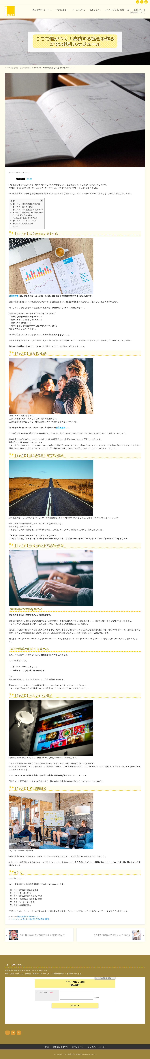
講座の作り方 (33, 917)
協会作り (26, 919)
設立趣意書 (13, 296)
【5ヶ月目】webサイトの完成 (24, 220)
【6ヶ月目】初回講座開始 (22, 223)
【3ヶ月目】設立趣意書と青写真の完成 (27, 209)
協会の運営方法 (22, 917)
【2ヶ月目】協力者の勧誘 (22, 206)
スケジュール (17, 919)
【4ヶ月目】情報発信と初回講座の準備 (27, 212)
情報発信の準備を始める (25, 215)
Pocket (29, 178)
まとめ (15, 226)
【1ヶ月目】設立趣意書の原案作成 (26, 204)
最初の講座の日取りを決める (26, 218)
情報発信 (32, 919)
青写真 (47, 919)
